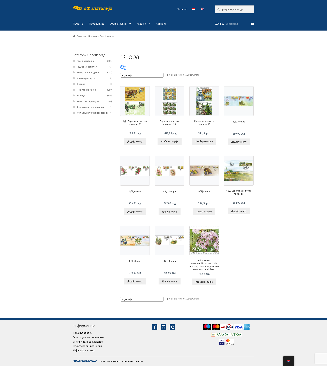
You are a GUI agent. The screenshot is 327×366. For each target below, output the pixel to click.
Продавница (96, 23)
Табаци (81, 95)
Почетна (78, 23)
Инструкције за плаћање (88, 341)
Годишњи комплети (87, 66)
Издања (141, 23)
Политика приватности (87, 346)
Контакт (161, 23)
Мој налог (182, 9)
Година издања (85, 60)
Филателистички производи (92, 112)
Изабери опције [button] (169, 141)
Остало (81, 83)
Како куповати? (82, 332)
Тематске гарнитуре (88, 101)
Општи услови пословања (88, 337)
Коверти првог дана (88, 72)
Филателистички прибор (91, 106)
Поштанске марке (86, 89)
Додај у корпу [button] (135, 141)
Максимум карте (86, 78)
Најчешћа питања (84, 350)
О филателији (118, 23)
